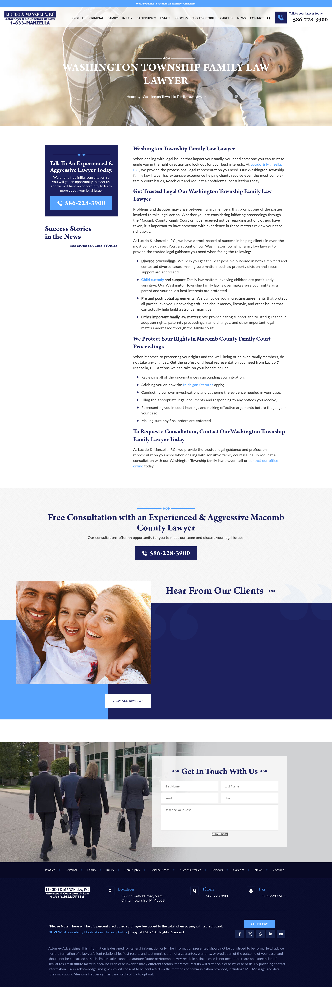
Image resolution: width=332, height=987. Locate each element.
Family (113, 18)
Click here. (189, 4)
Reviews (217, 870)
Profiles (78, 18)
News (241, 18)
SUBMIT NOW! (219, 834)
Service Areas (160, 870)
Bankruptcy (146, 18)
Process (181, 18)
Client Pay (259, 924)
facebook (239, 934)
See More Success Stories (94, 246)
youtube (281, 934)
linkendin (270, 934)
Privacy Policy (116, 932)
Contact (257, 18)
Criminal (96, 18)
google (260, 934)
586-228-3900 (310, 20)
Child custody (152, 279)
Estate (165, 18)
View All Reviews (128, 701)
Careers (226, 18)
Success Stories (204, 18)
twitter (250, 934)
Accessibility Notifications (84, 932)
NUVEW (55, 932)
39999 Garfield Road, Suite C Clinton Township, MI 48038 (143, 898)
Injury (127, 18)
